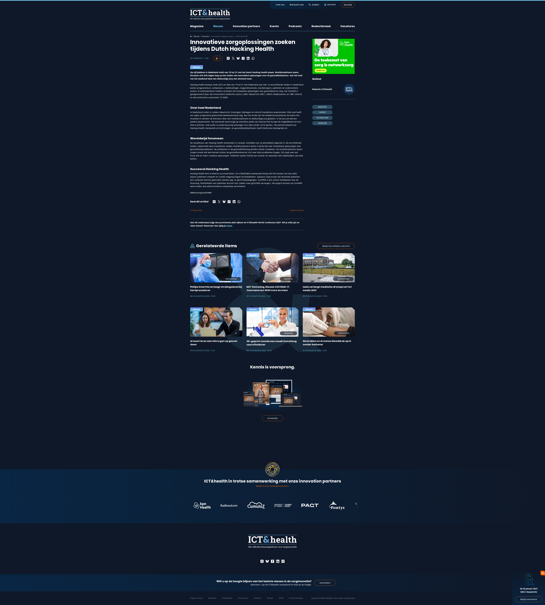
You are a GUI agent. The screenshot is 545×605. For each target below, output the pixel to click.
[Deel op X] (233, 58)
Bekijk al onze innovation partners (272, 486)
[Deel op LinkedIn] (248, 58)
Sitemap (270, 598)
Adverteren (212, 598)
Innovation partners (246, 26)
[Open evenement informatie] (538, 598)
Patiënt (322, 112)
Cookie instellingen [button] (296, 598)
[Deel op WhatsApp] (253, 58)
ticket (229, 225)
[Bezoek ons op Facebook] (272, 561)
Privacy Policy (243, 598)
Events (274, 26)
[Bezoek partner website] (208, 505)
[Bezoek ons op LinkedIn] (277, 561)
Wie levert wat (297, 4)
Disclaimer (257, 598)
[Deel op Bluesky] (238, 58)
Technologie (322, 118)
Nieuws (218, 26)
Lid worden (272, 418)
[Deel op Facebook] (243, 58)
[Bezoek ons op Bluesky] (267, 561)
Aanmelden (324, 582)
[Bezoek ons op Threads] (262, 561)
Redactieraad (321, 26)
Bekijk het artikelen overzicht (336, 246)
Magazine (197, 26)
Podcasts (295, 26)
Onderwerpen (227, 598)
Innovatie (205, 36)
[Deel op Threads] (228, 58)
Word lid (348, 4)
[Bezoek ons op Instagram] (283, 561)
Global (281, 598)
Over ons (280, 4)
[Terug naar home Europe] (210, 14)
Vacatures (347, 26)
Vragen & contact (196, 598)
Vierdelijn (322, 123)
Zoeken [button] (315, 4)
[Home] (191, 36)
